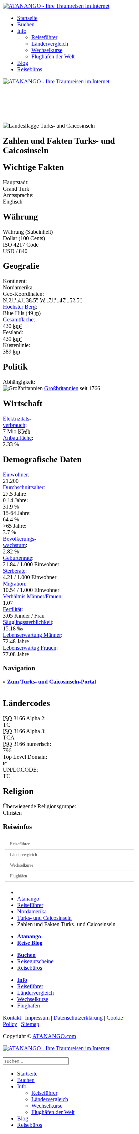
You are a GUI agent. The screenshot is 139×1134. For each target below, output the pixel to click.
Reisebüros (29, 69)
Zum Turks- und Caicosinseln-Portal (51, 682)
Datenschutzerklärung (78, 1018)
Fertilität (12, 609)
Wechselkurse (46, 50)
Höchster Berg (19, 307)
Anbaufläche (17, 438)
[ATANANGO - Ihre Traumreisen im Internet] (56, 6)
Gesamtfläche (18, 319)
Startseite (27, 18)
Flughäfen (18, 875)
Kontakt (12, 1018)
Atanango (28, 899)
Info (21, 31)
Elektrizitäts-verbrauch (17, 422)
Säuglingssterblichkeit (27, 622)
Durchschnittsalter (23, 487)
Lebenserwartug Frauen (29, 648)
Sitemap (30, 1024)
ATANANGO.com (54, 1036)
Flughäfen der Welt (52, 56)
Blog (22, 63)
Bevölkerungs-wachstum (19, 542)
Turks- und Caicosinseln (44, 918)
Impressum (37, 1018)
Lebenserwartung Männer (32, 635)
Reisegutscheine (35, 961)
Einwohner (15, 474)
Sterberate (14, 571)
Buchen (26, 24)
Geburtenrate (17, 558)
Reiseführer (44, 37)
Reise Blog (29, 943)
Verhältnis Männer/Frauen (32, 596)
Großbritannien (61, 388)
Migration (14, 584)
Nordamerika (32, 911)
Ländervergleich (49, 44)
